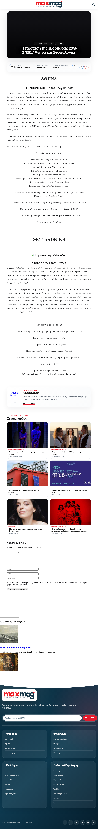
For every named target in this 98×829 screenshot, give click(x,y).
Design (7, 784)
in (81, 67)
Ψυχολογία (9, 789)
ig (82, 822)
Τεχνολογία (58, 775)
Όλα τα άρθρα (29, 403)
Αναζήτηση (90, 718)
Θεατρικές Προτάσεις (44, 43)
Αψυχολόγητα (10, 794)
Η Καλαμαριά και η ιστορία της (15, 647)
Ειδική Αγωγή (58, 784)
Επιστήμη (57, 771)
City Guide (57, 798)
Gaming (56, 753)
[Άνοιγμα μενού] (4, 4)
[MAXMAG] (49, 4)
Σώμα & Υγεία (10, 780)
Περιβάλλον (58, 780)
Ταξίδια (56, 789)
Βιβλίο (7, 744)
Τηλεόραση (58, 748)
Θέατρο (59, 43)
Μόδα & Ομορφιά (12, 775)
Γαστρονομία (10, 771)
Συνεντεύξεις (10, 753)
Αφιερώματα (10, 748)
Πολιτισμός (9, 739)
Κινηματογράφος (60, 739)
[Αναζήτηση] (93, 4)
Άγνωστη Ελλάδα (60, 794)
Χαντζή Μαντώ (31, 392)
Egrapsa (56, 803)
